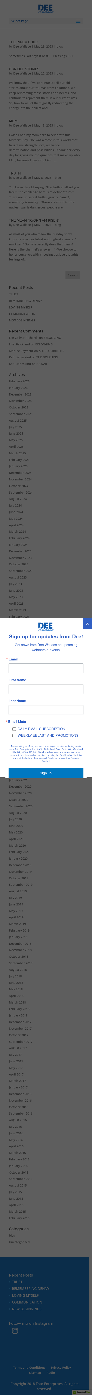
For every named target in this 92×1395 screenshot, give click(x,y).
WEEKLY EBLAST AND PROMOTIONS (48, 735)
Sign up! (46, 772)
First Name (17, 680)
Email (13, 659)
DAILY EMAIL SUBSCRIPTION (41, 728)
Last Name (17, 700)
